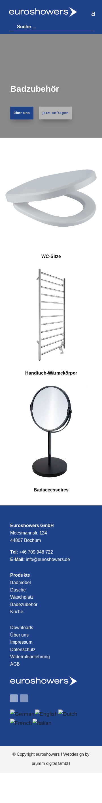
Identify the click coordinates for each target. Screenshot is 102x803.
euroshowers (48, 754)
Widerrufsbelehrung (30, 656)
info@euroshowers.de (48, 559)
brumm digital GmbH (51, 763)
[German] (22, 714)
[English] (46, 714)
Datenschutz (22, 649)
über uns (22, 113)
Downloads (21, 627)
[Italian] (42, 723)
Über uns (19, 635)
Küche (16, 611)
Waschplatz (21, 597)
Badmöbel (20, 582)
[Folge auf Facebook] (14, 698)
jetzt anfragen (55, 113)
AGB (15, 664)
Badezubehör (23, 604)
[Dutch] (68, 714)
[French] (21, 723)
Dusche (18, 589)
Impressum (21, 642)
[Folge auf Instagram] (24, 698)
